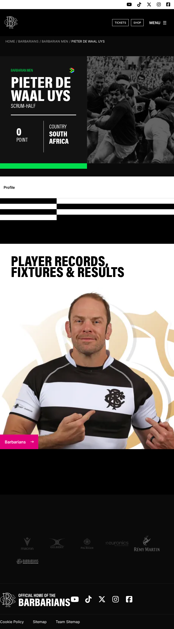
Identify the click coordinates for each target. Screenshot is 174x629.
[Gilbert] (57, 543)
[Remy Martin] (147, 543)
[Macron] (27, 543)
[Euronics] (117, 543)
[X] (149, 5)
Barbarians (28, 41)
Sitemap (40, 621)
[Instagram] (159, 5)
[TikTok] (139, 5)
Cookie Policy (12, 621)
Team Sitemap (68, 621)
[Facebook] (168, 5)
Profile (9, 187)
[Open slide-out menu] (158, 22)
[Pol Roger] (87, 543)
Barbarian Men (55, 41)
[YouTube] (129, 5)
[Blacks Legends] (27, 561)
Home (10, 41)
